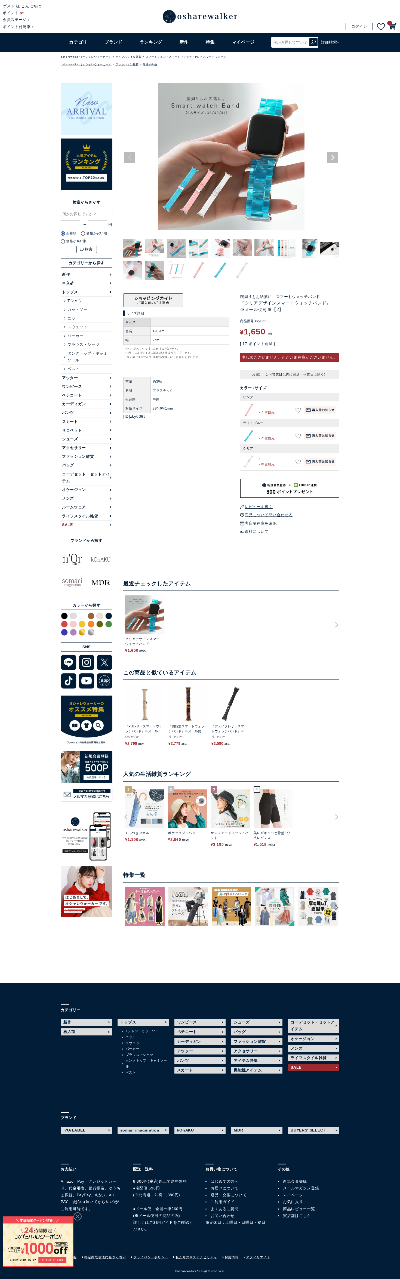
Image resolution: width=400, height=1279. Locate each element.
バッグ (68, 465)
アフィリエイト (258, 1257)
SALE (67, 524)
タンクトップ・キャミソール (87, 356)
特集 (210, 42)
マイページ (293, 1195)
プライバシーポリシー (150, 1257)
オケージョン (74, 489)
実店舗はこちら (297, 1215)
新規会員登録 (295, 1181)
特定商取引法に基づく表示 (105, 1257)
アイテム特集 (246, 1060)
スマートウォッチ (214, 56)
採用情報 (232, 1257)
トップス (70, 292)
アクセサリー (74, 447)
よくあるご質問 (225, 1209)
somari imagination (139, 1130)
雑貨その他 (150, 64)
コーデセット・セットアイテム (86, 477)
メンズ (68, 498)
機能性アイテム (248, 1070)
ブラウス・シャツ (83, 344)
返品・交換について (229, 1195)
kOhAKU (185, 1130)
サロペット (72, 430)
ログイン (359, 26)
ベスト (73, 369)
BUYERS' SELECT (308, 1130)
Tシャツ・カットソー (142, 1031)
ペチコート (72, 395)
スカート (70, 421)
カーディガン (74, 404)
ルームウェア (74, 507)
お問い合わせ (223, 1215)
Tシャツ (74, 301)
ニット (73, 318)
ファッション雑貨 (127, 64)
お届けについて (225, 1188)
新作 (184, 42)
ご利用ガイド (161, 1222)
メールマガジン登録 (301, 1188)
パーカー (75, 336)
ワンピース (72, 386)
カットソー (77, 309)
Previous (129, 157)
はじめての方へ (225, 1181)
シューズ (70, 439)
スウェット (77, 327)
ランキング (151, 42)
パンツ (68, 412)
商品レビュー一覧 (299, 1209)
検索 (313, 42)
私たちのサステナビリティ (196, 1257)
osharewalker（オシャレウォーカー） (86, 56)
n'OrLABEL (74, 1130)
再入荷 (68, 283)
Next (332, 157)
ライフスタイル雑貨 (128, 56)
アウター (70, 378)
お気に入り (293, 1202)
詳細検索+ (330, 42)
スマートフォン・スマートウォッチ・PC (172, 56)
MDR (238, 1130)
